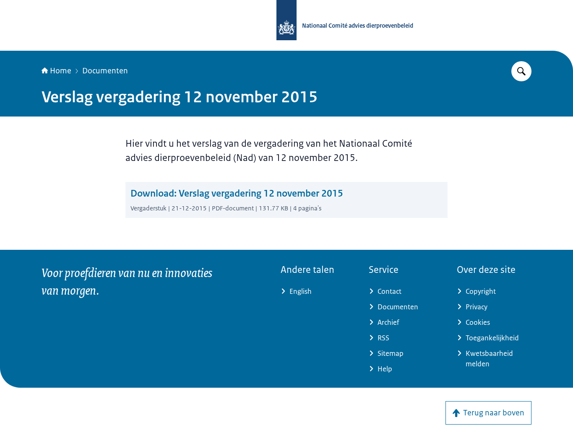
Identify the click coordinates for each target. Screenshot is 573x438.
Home (60, 71)
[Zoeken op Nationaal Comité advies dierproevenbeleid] (521, 71)
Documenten (105, 71)
